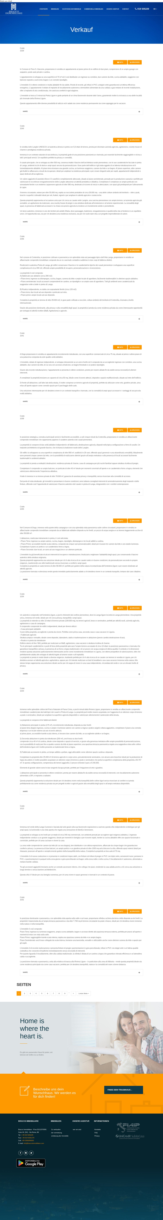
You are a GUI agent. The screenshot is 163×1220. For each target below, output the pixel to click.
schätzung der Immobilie (59, 1136)
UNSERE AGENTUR (112, 9)
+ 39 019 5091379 (27, 1138)
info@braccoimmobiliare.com (34, 1143)
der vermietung (56, 1133)
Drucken (135, 62)
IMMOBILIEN (55, 9)
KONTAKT (125, 9)
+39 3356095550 (28, 1140)
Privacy (97, 1136)
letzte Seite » (84, 993)
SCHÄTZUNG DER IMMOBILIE (71, 9)
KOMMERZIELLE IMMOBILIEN (93, 9)
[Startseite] (14, 9)
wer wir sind (77, 1129)
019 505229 (143, 9)
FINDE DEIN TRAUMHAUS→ (120, 1090)
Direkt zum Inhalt (6, 1)
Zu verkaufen (56, 1129)
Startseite (44, 9)
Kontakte (97, 1129)
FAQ (96, 1133)
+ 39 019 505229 (27, 1135)
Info (121, 62)
